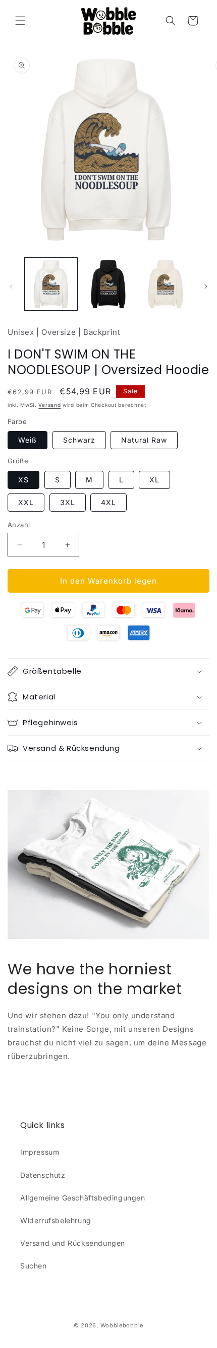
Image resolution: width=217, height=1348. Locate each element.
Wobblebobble (121, 1325)
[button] (20, 21)
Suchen (33, 1265)
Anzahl (19, 525)
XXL (26, 502)
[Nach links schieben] (11, 286)
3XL (67, 502)
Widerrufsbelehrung (55, 1220)
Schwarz (79, 440)
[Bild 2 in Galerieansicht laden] (108, 284)
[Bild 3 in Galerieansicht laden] (165, 284)
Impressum (39, 1152)
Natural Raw (144, 440)
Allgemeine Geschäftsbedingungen (82, 1197)
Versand (49, 405)
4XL (108, 502)
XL (154, 479)
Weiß (27, 440)
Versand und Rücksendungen (72, 1243)
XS (23, 479)
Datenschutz (43, 1175)
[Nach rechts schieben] (206, 286)
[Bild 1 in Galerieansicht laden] (51, 284)
